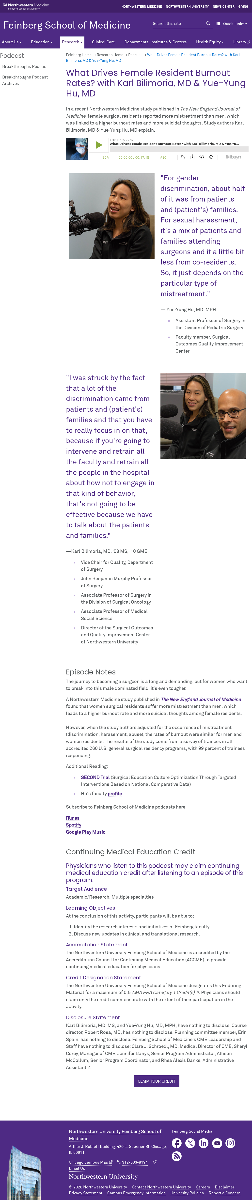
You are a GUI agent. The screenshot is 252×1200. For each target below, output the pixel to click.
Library (239, 42)
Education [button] (40, 42)
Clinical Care (103, 42)
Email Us (77, 1168)
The (165, 699)
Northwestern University (187, 6)
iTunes (72, 818)
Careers (203, 1187)
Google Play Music (85, 832)
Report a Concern (224, 1193)
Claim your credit (156, 1081)
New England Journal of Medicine (205, 699)
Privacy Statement (85, 1193)
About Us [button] (10, 42)
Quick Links (233, 24)
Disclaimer (224, 1187)
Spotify (73, 825)
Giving (243, 6)
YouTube (217, 1143)
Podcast (135, 55)
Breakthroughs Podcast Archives (25, 80)
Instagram (230, 1143)
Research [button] (70, 42)
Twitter (190, 1143)
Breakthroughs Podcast (25, 67)
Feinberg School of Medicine (67, 26)
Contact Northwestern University (161, 1187)
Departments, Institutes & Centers (156, 42)
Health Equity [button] (208, 42)
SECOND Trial (95, 777)
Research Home (110, 55)
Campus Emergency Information (136, 1193)
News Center (224, 6)
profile (115, 794)
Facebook (177, 1143)
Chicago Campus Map (88, 1162)
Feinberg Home (79, 55)
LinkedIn (204, 1143)
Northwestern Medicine (142, 6)
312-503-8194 (135, 1162)
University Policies (187, 1193)
